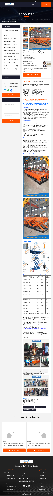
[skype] (5, 90)
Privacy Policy (42, 489)
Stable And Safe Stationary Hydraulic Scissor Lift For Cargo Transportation (38, 444)
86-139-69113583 (47, 1)
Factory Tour (42, 475)
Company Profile (42, 472)
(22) (10, 44)
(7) (10, 47)
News (42, 481)
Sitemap (42, 486)
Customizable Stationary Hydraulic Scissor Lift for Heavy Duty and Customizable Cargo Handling (14, 444)
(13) (11, 65)
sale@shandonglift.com (34, 1)
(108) (9, 35)
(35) (11, 53)
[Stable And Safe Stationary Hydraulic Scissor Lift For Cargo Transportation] (38, 432)
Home (3, 19)
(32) (10, 41)
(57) (11, 59)
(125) (11, 31)
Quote (46, 4)
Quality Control (42, 478)
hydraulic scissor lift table (29, 409)
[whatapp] (8, 90)
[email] (11, 90)
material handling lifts (28, 406)
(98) (10, 38)
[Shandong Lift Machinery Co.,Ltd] (9, 4)
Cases (42, 483)
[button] (25, 48)
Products (8, 19)
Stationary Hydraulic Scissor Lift (19, 19)
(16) (9, 56)
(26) (9, 50)
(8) (10, 62)
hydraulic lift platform (40, 406)
